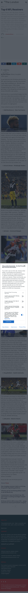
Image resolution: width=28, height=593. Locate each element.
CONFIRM (8, 321)
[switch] (22, 296)
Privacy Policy (22, 327)
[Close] (25, 266)
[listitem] (14, 293)
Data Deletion (5, 327)
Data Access (14, 327)
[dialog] (14, 296)
